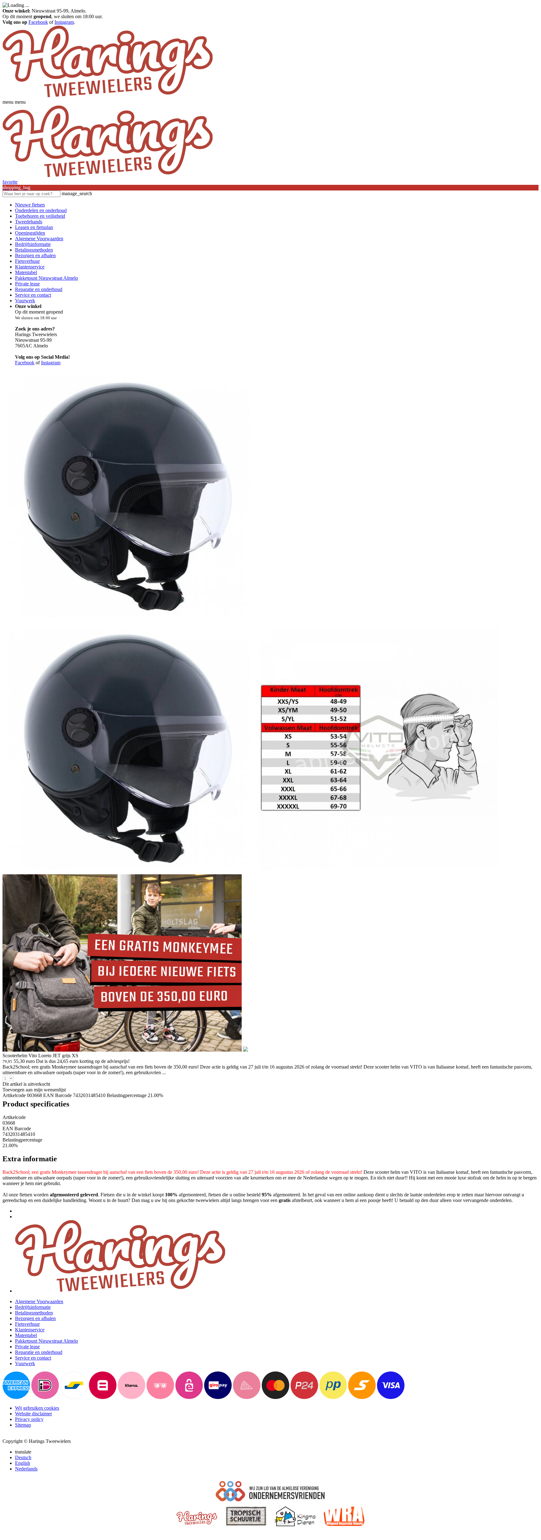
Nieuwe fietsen (30, 204)
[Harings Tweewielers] (108, 96)
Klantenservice (29, 266)
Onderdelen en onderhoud (41, 210)
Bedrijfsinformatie (33, 244)
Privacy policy (29, 1419)
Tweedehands (28, 221)
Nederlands (26, 1468)
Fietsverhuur (27, 261)
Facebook (38, 22)
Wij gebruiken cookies (37, 1408)
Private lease (27, 283)
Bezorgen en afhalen (35, 255)
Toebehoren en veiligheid (40, 216)
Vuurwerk (25, 300)
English (22, 1463)
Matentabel (26, 272)
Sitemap (23, 1425)
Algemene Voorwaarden (39, 238)
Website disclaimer (33, 1413)
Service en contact (33, 295)
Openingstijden (30, 233)
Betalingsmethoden (34, 249)
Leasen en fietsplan (34, 227)
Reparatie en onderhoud (38, 289)
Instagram (64, 22)
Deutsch (23, 1457)
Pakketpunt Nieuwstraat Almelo (46, 278)
